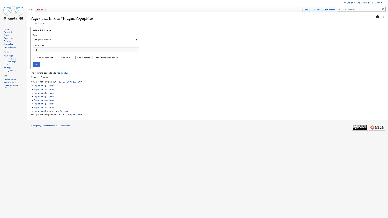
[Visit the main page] (13, 12)
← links (49, 85)
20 (60, 82)
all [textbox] (36, 50)
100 (69, 82)
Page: (36, 35)
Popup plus (39, 23)
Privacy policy (35, 126)
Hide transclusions (46, 57)
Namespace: (39, 45)
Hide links (65, 57)
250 (74, 82)
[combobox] (86, 39)
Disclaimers (65, 126)
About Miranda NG (50, 126)
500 (80, 82)
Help (382, 17)
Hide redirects (83, 57)
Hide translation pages (107, 57)
